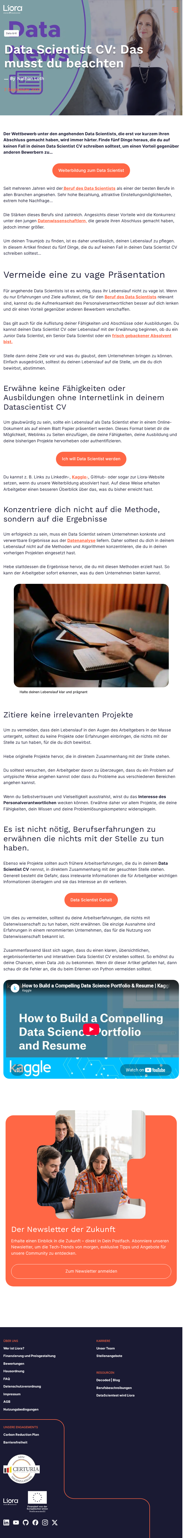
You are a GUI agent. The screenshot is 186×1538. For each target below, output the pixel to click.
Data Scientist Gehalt (91, 899)
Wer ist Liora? (13, 1348)
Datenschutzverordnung (22, 1386)
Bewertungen (13, 1363)
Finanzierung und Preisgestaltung (29, 1356)
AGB (6, 1401)
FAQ (6, 1379)
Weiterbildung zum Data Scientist (91, 170)
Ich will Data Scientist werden (91, 458)
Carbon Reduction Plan (21, 1434)
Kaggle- (80, 477)
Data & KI (11, 33)
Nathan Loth (30, 78)
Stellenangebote (109, 1356)
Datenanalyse (81, 540)
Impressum (12, 1394)
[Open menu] (175, 10)
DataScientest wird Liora (115, 1395)
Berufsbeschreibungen (114, 1388)
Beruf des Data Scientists (89, 188)
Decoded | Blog (108, 1380)
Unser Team (105, 1348)
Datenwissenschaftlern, (62, 220)
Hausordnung (13, 1371)
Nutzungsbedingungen (21, 1409)
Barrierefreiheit (15, 1442)
